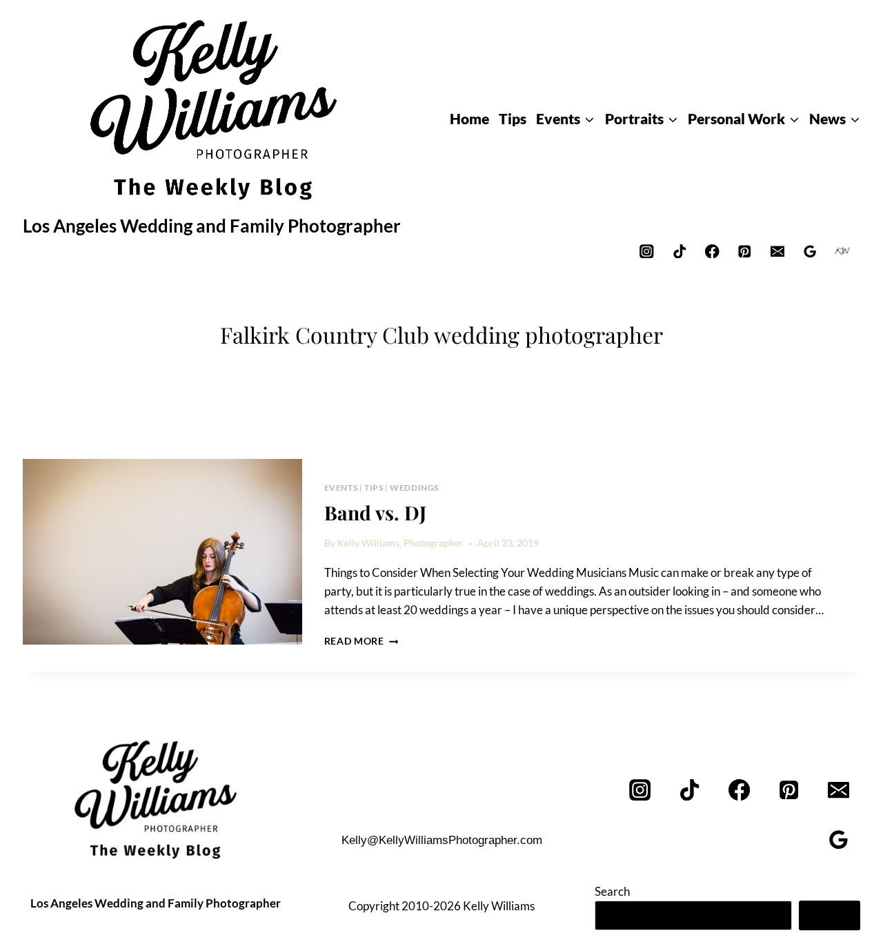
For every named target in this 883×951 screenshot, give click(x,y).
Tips (373, 487)
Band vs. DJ (375, 512)
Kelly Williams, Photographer (400, 543)
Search (612, 891)
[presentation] (162, 552)
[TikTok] (679, 251)
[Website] (843, 251)
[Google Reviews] (810, 251)
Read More (361, 641)
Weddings (414, 487)
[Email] (777, 251)
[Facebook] (712, 251)
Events (341, 487)
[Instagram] (647, 251)
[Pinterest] (745, 251)
